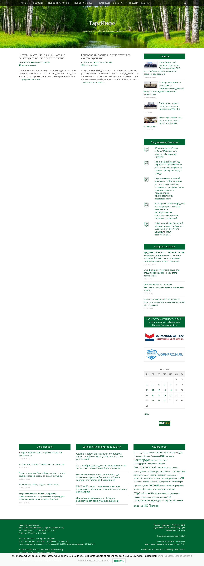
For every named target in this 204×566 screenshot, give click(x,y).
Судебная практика (41, 62)
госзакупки (178, 471)
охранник (159, 493)
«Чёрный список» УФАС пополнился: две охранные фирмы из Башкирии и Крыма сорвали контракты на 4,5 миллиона (98, 477)
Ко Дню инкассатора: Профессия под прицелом (42, 464)
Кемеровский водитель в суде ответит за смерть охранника (105, 56)
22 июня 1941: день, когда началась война (39, 484)
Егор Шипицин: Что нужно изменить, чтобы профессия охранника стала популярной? (161, 273)
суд (151, 500)
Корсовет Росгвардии (152, 456)
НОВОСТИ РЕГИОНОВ (58, 3)
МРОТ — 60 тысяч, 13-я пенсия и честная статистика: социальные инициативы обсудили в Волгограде (101, 489)
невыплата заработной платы (146, 481)
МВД (162, 456)
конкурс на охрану (158, 475)
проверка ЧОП (165, 497)
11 (153, 390)
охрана (154, 485)
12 (159, 390)
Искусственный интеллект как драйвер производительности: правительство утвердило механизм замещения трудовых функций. (42, 496)
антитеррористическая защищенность (150, 463)
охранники (173, 493)
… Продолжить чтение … (30, 79)
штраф (154, 505)
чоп (147, 505)
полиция (137, 497)
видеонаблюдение (162, 471)
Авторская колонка (164, 246)
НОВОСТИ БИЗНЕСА (83, 3)
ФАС (153, 460)
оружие (144, 485)
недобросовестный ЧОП (168, 482)
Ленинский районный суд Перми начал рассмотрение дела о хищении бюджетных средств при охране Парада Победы (168, 167)
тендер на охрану (163, 500)
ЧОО (165, 460)
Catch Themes (179, 549)
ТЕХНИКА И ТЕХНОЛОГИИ (111, 3)
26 (159, 400)
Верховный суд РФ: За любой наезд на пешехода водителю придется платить (42, 56)
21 (170, 395)
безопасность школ (166, 467)
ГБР (173, 453)
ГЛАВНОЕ (23, 3)
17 (147, 395)
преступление (146, 497)
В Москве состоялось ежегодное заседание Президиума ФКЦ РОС (169, 106)
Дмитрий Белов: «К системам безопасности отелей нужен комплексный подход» (164, 287)
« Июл (146, 414)
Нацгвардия (169, 456)
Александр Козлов (141, 453)
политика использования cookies (173, 556)
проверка (155, 497)
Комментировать (28, 65)
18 (153, 395)
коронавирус (172, 475)
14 (170, 390)
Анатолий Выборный (160, 452)
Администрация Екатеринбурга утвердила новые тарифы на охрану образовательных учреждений (99, 456)
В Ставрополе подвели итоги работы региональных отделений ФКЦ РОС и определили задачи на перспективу (164, 88)
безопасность (144, 467)
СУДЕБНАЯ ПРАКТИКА (139, 3)
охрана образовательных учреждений (154, 489)
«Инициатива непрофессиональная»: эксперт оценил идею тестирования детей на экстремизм (164, 302)
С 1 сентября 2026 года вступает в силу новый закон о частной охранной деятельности (100, 467)
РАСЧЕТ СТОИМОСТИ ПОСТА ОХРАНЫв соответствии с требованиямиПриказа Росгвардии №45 (164, 322)
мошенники (139, 478)
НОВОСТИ (38, 3)
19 (159, 395)
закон (136, 475)
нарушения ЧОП (174, 478)
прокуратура (141, 500)
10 (147, 390)
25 (153, 400)
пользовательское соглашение (93, 560)
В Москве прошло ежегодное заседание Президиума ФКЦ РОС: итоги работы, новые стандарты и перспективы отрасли (162, 68)
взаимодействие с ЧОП (143, 472)
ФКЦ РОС (159, 460)
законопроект (144, 475)
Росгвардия (142, 460)
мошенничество (154, 478)
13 (164, 390)
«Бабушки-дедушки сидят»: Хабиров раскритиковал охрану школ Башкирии (97, 499)
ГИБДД (178, 453)
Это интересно (45, 446)
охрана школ (143, 493)
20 (164, 395)
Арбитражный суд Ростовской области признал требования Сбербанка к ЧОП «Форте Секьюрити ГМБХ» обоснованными (169, 229)
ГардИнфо (102, 23)
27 (164, 400)
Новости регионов (104, 62)
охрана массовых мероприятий (172, 486)
